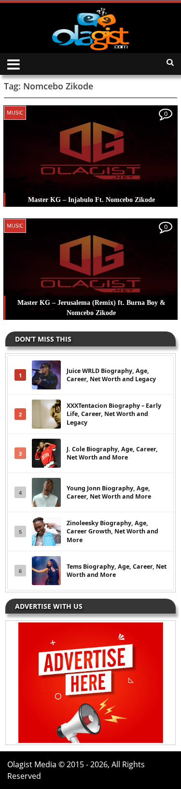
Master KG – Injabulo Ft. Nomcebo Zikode (91, 199)
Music (15, 112)
